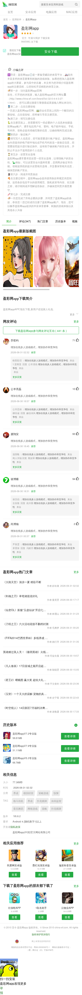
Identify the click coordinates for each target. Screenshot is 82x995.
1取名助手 (41, 908)
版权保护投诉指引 (41, 934)
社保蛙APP (14, 908)
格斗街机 (18, 801)
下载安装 (45, 37)
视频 (74, 221)
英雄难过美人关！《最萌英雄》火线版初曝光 (26, 652)
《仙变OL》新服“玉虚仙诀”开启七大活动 (26, 610)
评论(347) (25, 221)
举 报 (1, 990)
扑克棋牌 (42, 801)
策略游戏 (43, 793)
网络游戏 (33, 808)
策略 (44, 808)
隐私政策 (15, 827)
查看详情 (70, 736)
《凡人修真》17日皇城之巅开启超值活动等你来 (26, 666)
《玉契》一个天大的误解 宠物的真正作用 (26, 694)
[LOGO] (9, 4)
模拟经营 (28, 793)
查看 (14, 874)
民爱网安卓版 (14, 865)
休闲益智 (56, 801)
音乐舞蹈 (18, 808)
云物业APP (67, 908)
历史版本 (60, 221)
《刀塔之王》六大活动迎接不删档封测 (25, 624)
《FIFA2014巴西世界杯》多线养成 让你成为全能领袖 (26, 638)
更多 (76, 321)
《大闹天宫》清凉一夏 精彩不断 (22, 582)
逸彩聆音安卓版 (67, 865)
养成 (15, 793)
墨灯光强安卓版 (41, 865)
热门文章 (42, 221)
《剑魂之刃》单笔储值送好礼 (20, 596)
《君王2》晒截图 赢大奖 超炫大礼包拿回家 (26, 680)
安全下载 (50, 51)
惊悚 (56, 793)
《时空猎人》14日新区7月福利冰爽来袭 (26, 708)
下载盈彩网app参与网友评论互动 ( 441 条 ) (41, 331)
